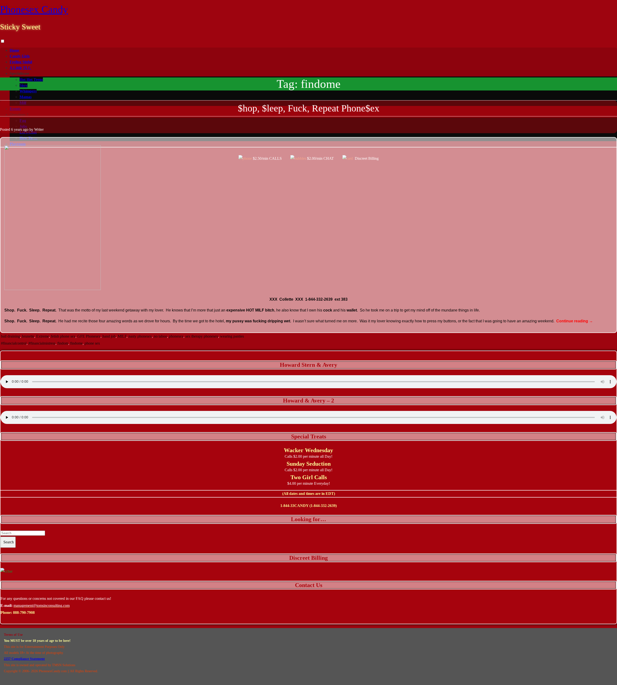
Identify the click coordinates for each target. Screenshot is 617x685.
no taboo (160, 336)
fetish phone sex (63, 336)
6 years (16, 129)
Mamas (26, 97)
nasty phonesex (140, 336)
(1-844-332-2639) (323, 506)
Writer (39, 129)
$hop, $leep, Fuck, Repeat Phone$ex (308, 108)
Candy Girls (20, 56)
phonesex (176, 336)
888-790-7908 (24, 612)
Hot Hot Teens (31, 79)
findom (62, 343)
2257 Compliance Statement (24, 659)
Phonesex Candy (34, 9)
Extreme (42, 336)
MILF (122, 336)
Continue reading (574, 321)
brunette (28, 336)
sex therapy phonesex (201, 336)
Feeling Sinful (21, 62)
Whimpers (28, 91)
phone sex (92, 343)
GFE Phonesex (89, 336)
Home (14, 50)
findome (76, 343)
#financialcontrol (14, 343)
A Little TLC (20, 68)
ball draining (10, 336)
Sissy (23, 85)
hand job (109, 336)
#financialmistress (41, 343)
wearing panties (232, 336)
